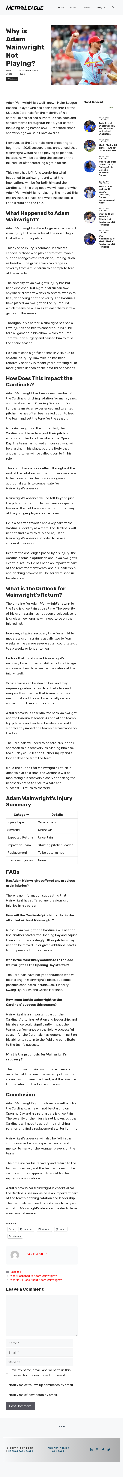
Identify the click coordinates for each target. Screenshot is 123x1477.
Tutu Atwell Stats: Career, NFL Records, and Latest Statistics (107, 128)
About (73, 7)
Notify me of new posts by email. (33, 1395)
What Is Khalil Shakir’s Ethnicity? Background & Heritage (107, 219)
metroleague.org (21, 1451)
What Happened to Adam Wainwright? (33, 1275)
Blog (99, 7)
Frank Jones (36, 1254)
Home (61, 7)
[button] (113, 7)
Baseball (12, 79)
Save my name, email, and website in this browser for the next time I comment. (40, 1372)
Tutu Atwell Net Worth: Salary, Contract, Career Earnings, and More (107, 194)
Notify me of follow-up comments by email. (41, 1385)
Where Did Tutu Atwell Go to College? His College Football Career (108, 168)
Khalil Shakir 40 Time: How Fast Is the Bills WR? (108, 148)
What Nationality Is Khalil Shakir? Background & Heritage (107, 241)
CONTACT (58, 1451)
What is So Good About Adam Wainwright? (36, 1279)
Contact (87, 7)
